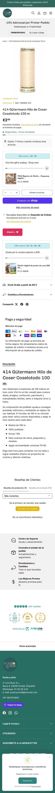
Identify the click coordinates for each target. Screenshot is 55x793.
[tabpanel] (27, 414)
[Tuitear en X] (16, 304)
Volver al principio (27, 646)
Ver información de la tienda (18, 221)
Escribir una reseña (27, 508)
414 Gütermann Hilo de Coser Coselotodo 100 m (27, 41)
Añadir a (11, 232)
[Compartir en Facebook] (21, 304)
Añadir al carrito (37, 192)
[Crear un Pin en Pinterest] (27, 304)
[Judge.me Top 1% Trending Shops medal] (40, 617)
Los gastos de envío (29, 124)
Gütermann (7, 103)
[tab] (9, 364)
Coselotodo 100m (10, 98)
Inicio (5, 41)
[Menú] (51, 13)
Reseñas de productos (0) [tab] (15, 488)
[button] (45, 13)
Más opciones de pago (27, 207)
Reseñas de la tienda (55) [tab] (40, 488)
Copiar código (38, 32)
